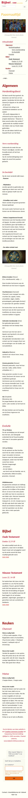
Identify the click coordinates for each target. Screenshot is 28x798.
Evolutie (11, 54)
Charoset (12, 71)
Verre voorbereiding (18, 50)
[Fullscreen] (26, 1)
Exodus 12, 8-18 (17, 61)
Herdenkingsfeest (14, 47)
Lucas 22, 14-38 (17, 66)
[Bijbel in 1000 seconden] (12, 2)
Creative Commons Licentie (14, 731)
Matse (11, 73)
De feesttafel (16, 52)
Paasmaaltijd (10, 15)
